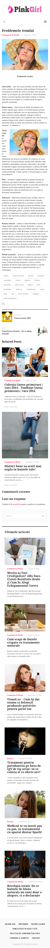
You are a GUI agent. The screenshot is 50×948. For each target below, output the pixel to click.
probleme (7, 289)
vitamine (36, 294)
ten (13, 294)
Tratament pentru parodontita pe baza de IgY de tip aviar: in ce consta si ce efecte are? (24, 767)
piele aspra (19, 285)
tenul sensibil (23, 294)
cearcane (40, 276)
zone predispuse (10, 298)
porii (38, 285)
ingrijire (27, 280)
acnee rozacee (18, 276)
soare (42, 289)
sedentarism (31, 289)
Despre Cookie (38, 924)
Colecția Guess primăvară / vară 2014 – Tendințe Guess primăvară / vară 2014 (23, 388)
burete (30, 276)
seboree (19, 289)
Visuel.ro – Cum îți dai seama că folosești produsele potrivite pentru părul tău (23, 704)
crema (18, 280)
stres (5, 294)
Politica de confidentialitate (25, 933)
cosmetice (7, 280)
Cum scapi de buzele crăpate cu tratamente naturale (23, 642)
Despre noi (10, 924)
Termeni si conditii (19, 938)
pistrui (30, 285)
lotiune (37, 280)
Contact (36, 938)
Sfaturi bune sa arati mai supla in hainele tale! (22, 468)
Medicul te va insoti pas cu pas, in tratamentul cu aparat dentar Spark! (24, 829)
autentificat (17, 504)
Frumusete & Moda (10, 35)
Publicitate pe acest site (25, 929)
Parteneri (23, 924)
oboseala (7, 285)
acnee (6, 276)
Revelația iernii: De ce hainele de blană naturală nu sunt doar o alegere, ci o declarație (24, 890)
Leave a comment (10, 407)
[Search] (43, 516)
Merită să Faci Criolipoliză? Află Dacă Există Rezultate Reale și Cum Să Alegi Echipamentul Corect (23, 579)
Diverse (10, 758)
